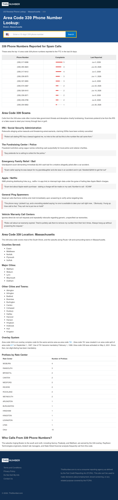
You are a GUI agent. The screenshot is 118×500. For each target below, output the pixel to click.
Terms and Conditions (12, 467)
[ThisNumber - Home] (11, 461)
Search (71, 34)
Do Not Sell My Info (11, 475)
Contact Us (8, 478)
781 (71, 342)
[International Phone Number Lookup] (11, 4)
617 (12, 345)
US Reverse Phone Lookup (14, 11)
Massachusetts (34, 11)
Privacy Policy (9, 471)
